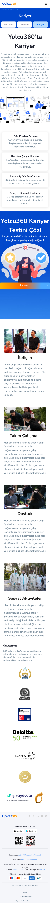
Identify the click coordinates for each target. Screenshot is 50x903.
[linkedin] (37, 816)
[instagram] (46, 816)
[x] (33, 816)
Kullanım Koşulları (25, 897)
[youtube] (42, 816)
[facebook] (29, 816)
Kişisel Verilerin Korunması (25, 901)
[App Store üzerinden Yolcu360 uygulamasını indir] (18, 831)
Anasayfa (4, 9)
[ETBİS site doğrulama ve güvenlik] (30, 841)
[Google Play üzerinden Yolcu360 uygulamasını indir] (31, 831)
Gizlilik (25, 892)
